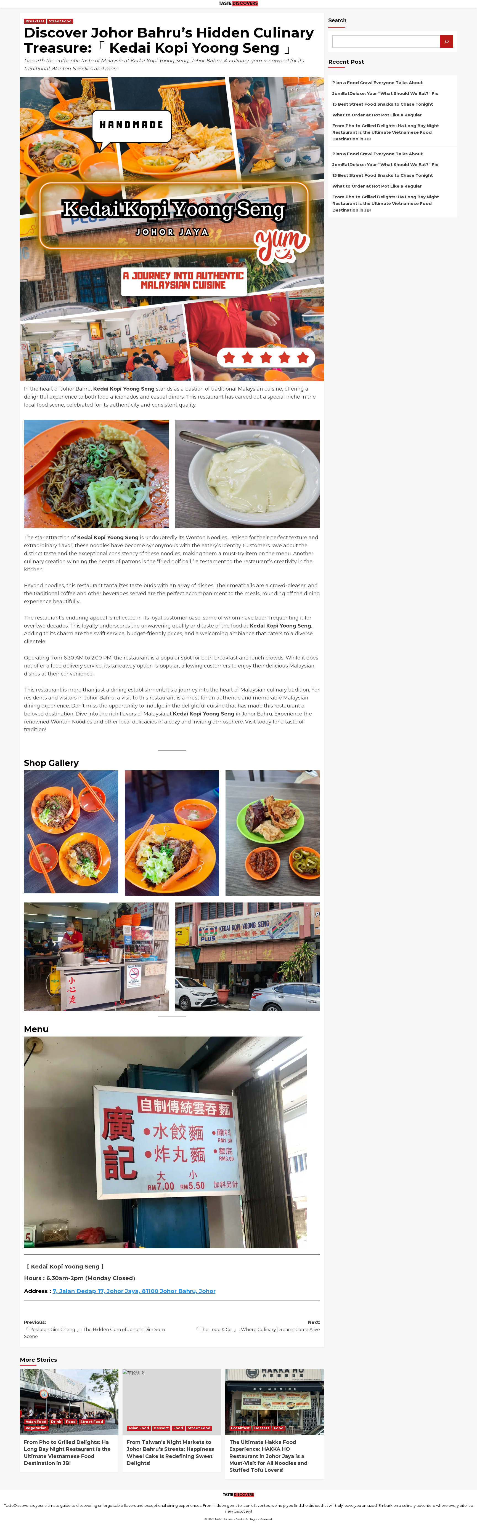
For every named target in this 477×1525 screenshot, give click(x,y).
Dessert (161, 1428)
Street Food (60, 21)
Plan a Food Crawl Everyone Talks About (377, 82)
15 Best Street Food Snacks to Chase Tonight (382, 104)
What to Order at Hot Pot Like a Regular (377, 114)
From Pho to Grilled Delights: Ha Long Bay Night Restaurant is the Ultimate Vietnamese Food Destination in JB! (385, 132)
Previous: (94, 1329)
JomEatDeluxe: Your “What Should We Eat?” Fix (385, 93)
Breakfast (35, 21)
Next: (257, 1326)
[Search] (446, 41)
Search (337, 20)
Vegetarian (36, 1428)
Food (71, 1422)
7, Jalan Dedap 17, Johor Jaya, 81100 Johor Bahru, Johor (134, 1291)
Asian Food (36, 1422)
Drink (56, 1422)
